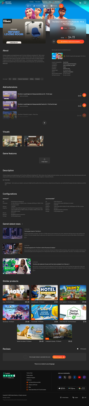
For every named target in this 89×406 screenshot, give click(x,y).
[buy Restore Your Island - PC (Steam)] (30, 332)
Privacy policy (30, 375)
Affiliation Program (31, 377)
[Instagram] (70, 377)
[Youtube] (79, 377)
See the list (65, 62)
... (42, 79)
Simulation (70, 71)
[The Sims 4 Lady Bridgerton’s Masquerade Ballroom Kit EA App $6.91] (10, 95)
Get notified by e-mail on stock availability (70, 41)
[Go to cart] (80, 3)
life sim (14, 79)
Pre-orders (37, 1)
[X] (65, 377)
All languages (83, 348)
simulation (37, 79)
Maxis (64, 67)
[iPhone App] (62, 388)
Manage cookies (6, 397)
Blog (50, 1)
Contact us (29, 380)
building (31, 79)
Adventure (65, 71)
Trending (31, 1)
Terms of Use (29, 373)
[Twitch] (84, 377)
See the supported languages (69, 63)
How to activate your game (69, 65)
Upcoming (44, 1)
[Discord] (60, 377)
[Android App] (71, 388)
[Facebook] (74, 377)
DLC (10, 79)
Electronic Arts (66, 68)
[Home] (6, 3)
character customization (23, 79)
